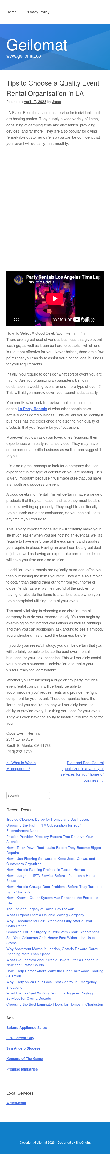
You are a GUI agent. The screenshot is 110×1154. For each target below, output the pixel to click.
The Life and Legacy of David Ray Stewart (40, 908)
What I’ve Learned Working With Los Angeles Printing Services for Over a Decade (49, 996)
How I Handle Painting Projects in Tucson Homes (45, 869)
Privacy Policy (38, 11)
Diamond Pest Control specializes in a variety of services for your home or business (82, 771)
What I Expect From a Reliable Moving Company (45, 914)
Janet (56, 101)
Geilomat (37, 44)
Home (11, 11)
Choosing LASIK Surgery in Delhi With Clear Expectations (52, 931)
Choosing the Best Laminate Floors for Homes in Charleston (54, 1004)
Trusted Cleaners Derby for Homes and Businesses (47, 819)
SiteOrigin (83, 1142)
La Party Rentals (32, 408)
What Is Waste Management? (21, 765)
